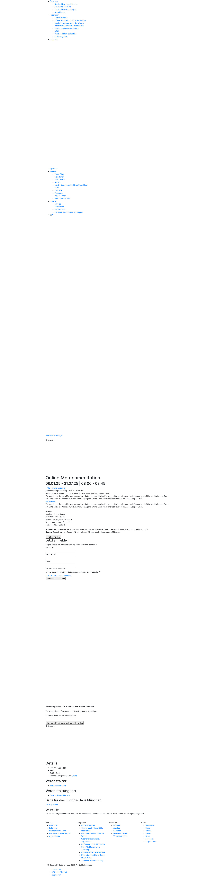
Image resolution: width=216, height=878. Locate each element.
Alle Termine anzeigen (56, 488)
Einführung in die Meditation (67, 28)
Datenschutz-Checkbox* (56, 568)
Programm (54, 15)
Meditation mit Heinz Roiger (93, 855)
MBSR (57, 31)
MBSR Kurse (86, 858)
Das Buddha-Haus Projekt (65, 9)
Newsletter (59, 177)
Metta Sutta (60, 179)
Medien (53, 171)
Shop (147, 828)
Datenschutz (60, 209)
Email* (48, 561)
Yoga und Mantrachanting (65, 34)
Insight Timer (60, 196)
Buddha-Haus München (60, 795)
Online (74, 776)
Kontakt (53, 201)
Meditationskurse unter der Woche (69, 23)
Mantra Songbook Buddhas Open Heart (71, 185)
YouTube (58, 190)
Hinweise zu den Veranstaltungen (69, 212)
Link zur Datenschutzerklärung (59, 575)
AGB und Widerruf (59, 872)
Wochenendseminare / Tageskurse (69, 26)
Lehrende (54, 39)
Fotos (57, 188)
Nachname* (50, 554)
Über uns (54, 1)
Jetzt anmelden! (53, 537)
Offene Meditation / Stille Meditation (70, 20)
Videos (148, 831)
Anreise (58, 204)
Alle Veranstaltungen (54, 435)
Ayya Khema (60, 12)
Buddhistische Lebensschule (93, 852)
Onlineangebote (61, 36)
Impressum (59, 206)
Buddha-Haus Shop (63, 198)
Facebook (59, 193)
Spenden (53, 169)
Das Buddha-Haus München (66, 4)
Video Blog (59, 174)
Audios (57, 182)
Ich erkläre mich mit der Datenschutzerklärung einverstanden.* (73, 572)
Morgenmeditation (58, 785)
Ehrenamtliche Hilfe (63, 7)
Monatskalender (61, 17)
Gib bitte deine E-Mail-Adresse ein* (61, 715)
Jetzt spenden (52, 804)
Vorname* (50, 547)
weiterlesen (50, 501)
